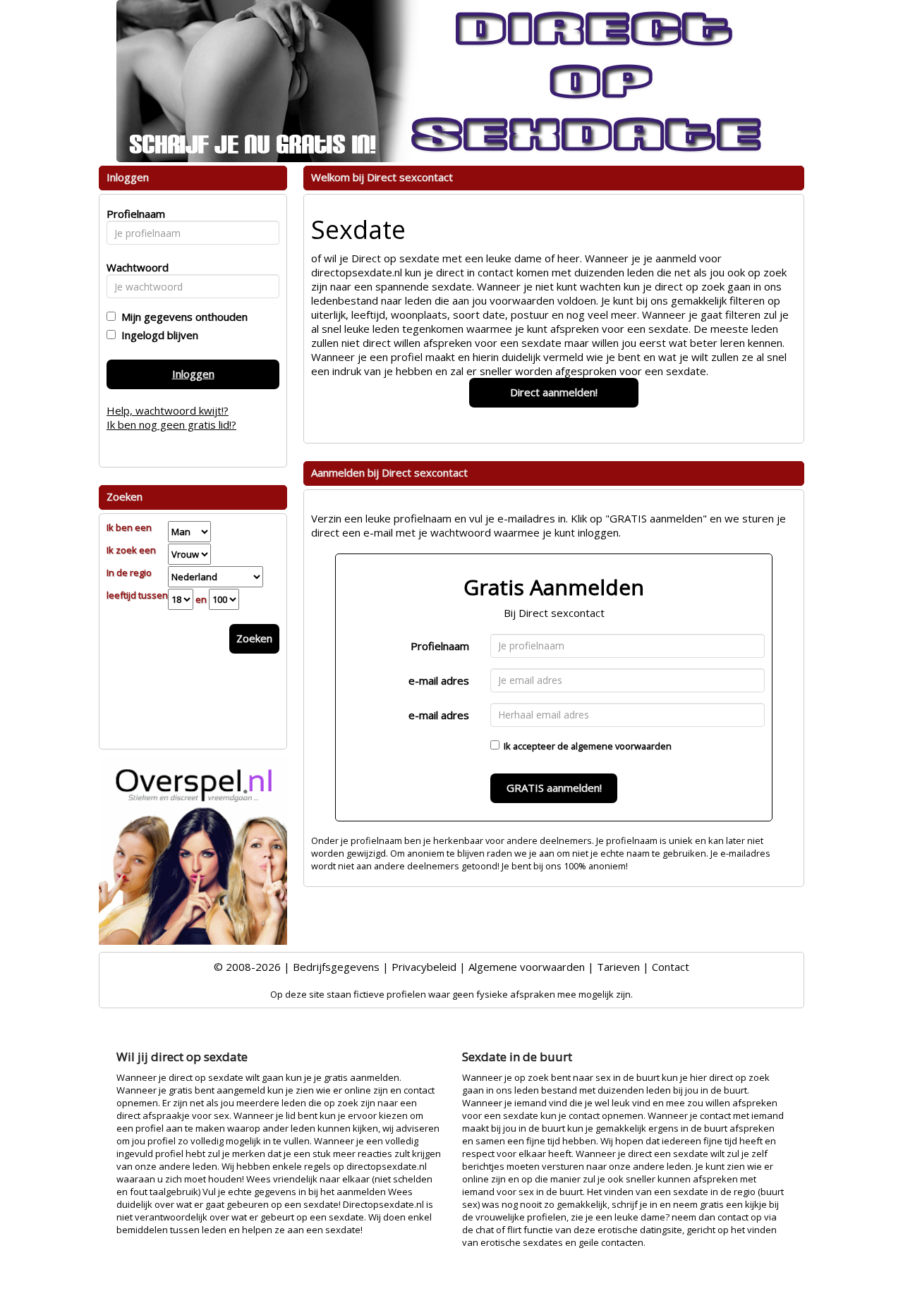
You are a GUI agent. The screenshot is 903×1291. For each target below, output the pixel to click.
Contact (670, 967)
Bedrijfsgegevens (336, 967)
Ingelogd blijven (157, 335)
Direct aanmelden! (554, 392)
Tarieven (618, 967)
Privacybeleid (424, 967)
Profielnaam (440, 646)
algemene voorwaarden (621, 746)
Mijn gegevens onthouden (182, 317)
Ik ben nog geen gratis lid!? (171, 424)
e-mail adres (438, 680)
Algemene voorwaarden (526, 967)
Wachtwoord (134, 267)
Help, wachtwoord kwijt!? (168, 410)
